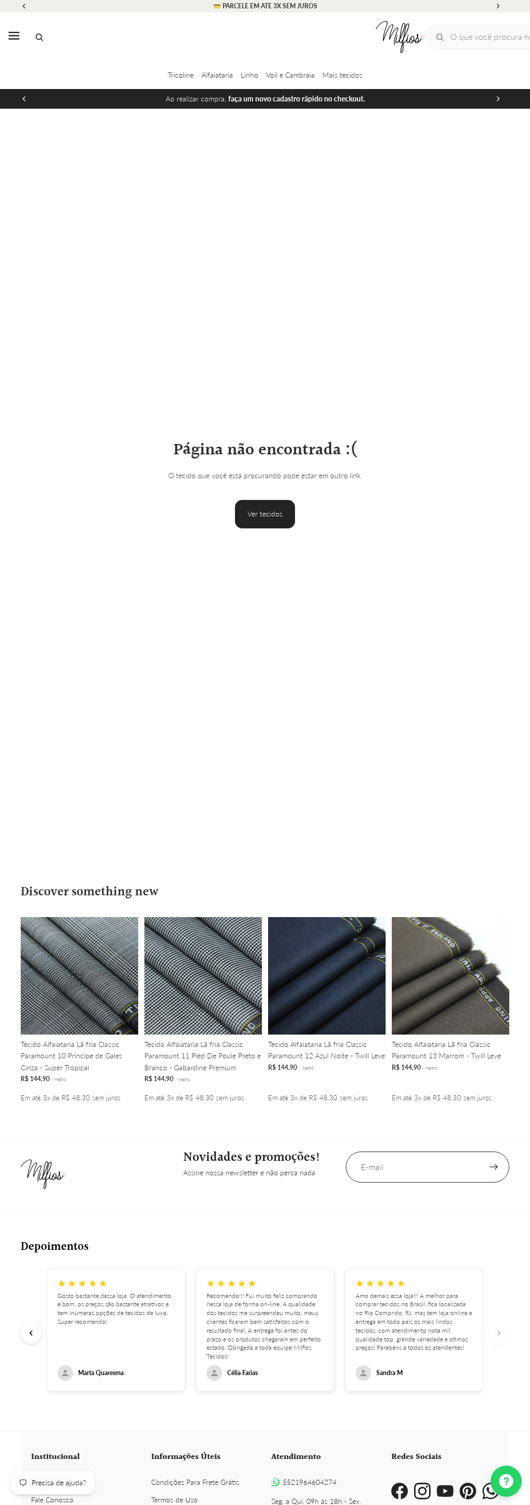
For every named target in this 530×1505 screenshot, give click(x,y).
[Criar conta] (494, 1167)
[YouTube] (445, 1491)
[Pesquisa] (39, 37)
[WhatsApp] (490, 1491)
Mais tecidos (342, 74)
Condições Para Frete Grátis (195, 1482)
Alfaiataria (217, 74)
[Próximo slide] (498, 98)
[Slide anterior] (24, 98)
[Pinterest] (468, 1491)
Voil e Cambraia (290, 74)
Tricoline (181, 74)
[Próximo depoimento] (499, 1333)
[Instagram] (422, 1491)
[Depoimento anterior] (31, 1333)
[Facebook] (399, 1491)
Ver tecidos (265, 513)
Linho (249, 74)
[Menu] (14, 37)
